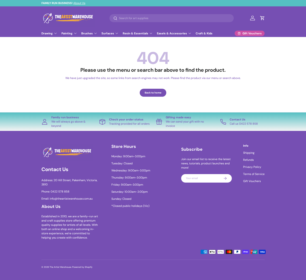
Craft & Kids (204, 33)
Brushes (87, 33)
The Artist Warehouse (60, 267)
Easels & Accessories (172, 33)
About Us (79, 3)
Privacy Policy (252, 167)
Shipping (248, 153)
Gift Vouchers (252, 181)
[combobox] (171, 18)
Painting (67, 33)
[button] (262, 18)
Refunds (248, 160)
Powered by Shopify (82, 267)
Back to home (153, 92)
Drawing (47, 33)
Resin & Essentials (135, 33)
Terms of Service (254, 174)
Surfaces (107, 33)
